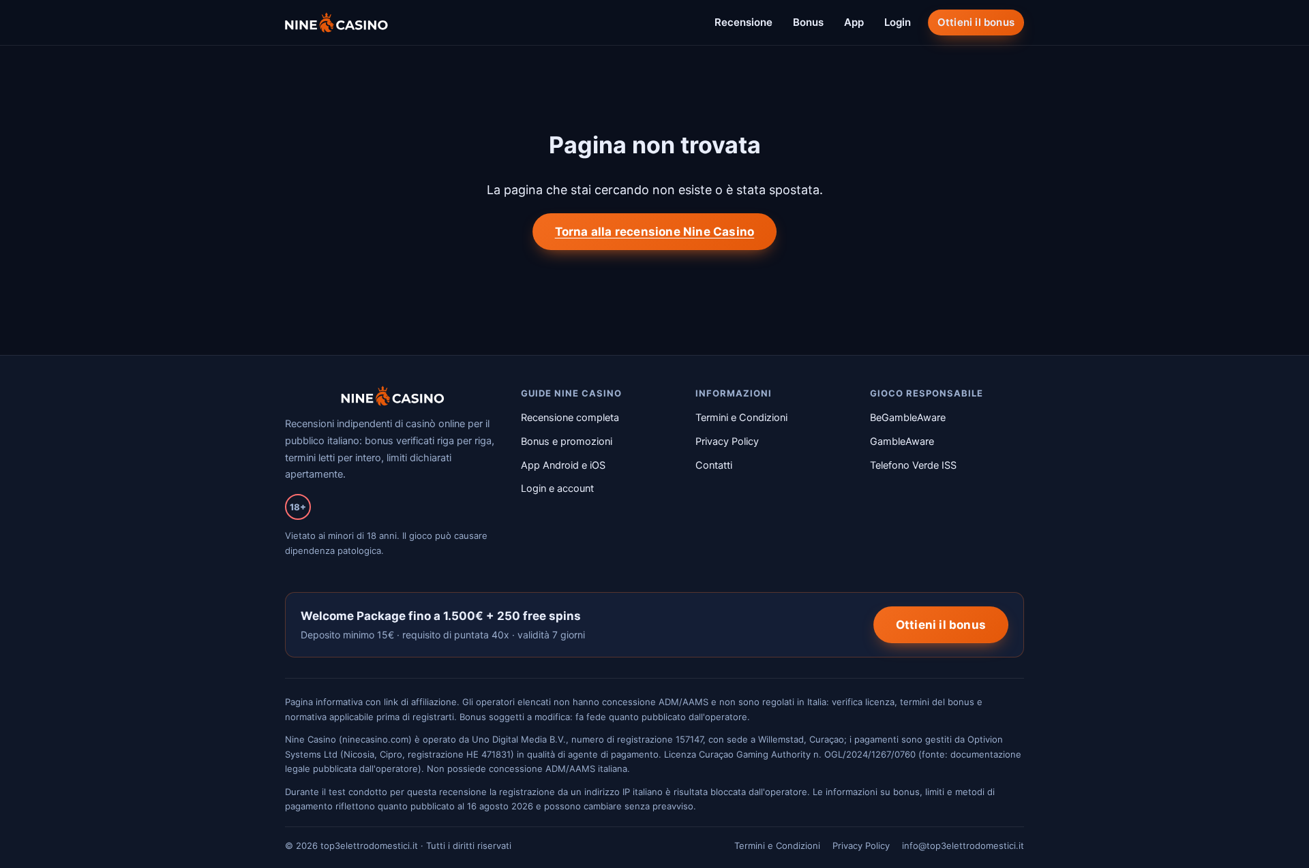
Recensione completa (570, 418)
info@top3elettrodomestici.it (963, 845)
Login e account (557, 488)
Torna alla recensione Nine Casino (655, 231)
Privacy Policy (727, 441)
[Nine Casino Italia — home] (336, 22)
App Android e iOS (563, 465)
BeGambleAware (908, 418)
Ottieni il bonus (975, 22)
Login (897, 22)
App (854, 22)
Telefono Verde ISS (913, 465)
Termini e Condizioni (741, 418)
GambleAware (902, 441)
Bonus (808, 22)
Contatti (713, 465)
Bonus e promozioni (566, 441)
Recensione (743, 22)
